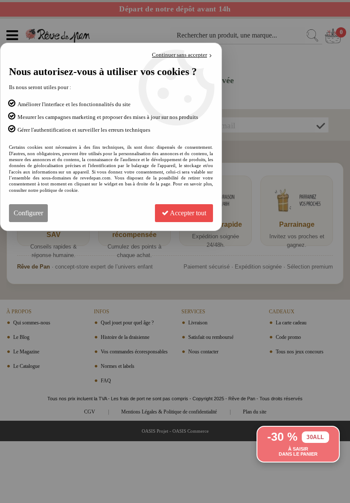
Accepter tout (187, 213)
